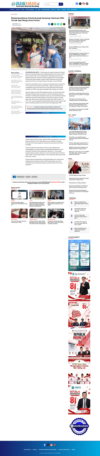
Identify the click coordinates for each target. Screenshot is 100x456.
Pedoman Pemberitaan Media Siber (47, 449)
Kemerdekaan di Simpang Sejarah (77, 182)
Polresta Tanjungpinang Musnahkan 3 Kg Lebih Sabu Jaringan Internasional (78, 143)
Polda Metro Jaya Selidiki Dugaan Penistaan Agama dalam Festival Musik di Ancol (79, 138)
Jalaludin (14, 23)
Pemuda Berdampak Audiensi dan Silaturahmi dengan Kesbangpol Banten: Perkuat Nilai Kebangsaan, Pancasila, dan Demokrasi (79, 32)
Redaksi (35, 449)
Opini (68, 9)
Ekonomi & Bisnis (46, 9)
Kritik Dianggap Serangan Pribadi (77, 175)
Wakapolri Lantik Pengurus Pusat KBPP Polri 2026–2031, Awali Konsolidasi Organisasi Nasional (79, 153)
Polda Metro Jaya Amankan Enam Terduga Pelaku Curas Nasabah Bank (78, 99)
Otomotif (63, 9)
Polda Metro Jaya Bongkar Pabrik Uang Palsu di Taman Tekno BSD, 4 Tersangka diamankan (79, 95)
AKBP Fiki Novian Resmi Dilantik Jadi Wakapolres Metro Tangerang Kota (78, 148)
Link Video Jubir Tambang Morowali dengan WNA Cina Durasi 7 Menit (81, 223)
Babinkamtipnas (20, 176)
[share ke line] (61, 25)
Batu (16, 14)
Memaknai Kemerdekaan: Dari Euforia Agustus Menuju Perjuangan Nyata (78, 186)
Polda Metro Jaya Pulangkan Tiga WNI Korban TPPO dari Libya (78, 110)
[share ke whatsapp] (55, 25)
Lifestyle (53, 9)
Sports (58, 9)
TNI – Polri (37, 9)
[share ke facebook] (49, 25)
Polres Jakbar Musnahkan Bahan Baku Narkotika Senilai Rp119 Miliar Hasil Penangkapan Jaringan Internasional (78, 105)
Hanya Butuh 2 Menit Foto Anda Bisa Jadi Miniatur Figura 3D (80, 210)
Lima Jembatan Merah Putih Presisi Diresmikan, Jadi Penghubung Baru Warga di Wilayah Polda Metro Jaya (78, 133)
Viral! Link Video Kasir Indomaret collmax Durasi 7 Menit (81, 217)
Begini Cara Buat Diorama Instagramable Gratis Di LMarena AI (80, 230)
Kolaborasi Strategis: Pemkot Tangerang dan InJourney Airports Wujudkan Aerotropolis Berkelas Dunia (79, 40)
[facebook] (77, 4)
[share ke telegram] (58, 25)
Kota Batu (28, 176)
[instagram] (83, 4)
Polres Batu (34, 176)
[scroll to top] (95, 453)
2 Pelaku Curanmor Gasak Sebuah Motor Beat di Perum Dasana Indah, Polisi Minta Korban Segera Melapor (79, 89)
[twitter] (80, 4)
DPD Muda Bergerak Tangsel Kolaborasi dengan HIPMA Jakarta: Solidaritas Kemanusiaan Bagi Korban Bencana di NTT (79, 55)
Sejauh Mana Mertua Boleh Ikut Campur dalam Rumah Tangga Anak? (79, 179)
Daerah (18, 9)
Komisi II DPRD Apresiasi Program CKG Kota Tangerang (79, 47)
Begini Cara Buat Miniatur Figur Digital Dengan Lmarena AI (81, 204)
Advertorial (74, 9)
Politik (22, 9)
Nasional (12, 9)
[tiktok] (87, 4)
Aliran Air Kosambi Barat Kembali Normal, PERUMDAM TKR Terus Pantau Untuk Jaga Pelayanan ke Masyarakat (79, 63)
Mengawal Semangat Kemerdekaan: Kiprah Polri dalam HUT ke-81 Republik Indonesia (78, 191)
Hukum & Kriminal (29, 9)
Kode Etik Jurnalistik (64, 449)
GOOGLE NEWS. (56, 182)
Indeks (73, 449)
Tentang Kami (27, 449)
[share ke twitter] (52, 25)
